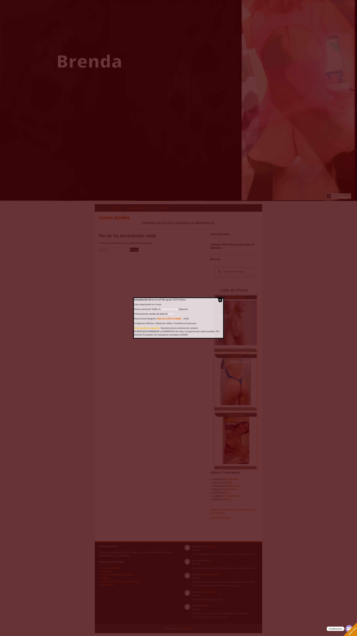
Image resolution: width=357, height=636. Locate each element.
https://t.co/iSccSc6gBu (169, 318)
